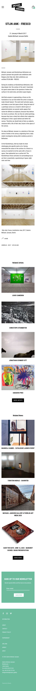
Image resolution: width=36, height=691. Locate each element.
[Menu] (3, 7)
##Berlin (4, 245)
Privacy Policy (6, 632)
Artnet (4, 647)
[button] (33, 7)
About (4, 625)
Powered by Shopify (6, 683)
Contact (4, 628)
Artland (4, 643)
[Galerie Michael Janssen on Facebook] (3, 613)
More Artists (18, 400)
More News (18, 558)
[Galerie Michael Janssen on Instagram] (7, 613)
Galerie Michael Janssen (12, 657)
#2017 (9, 245)
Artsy (3, 651)
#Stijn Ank (15, 245)
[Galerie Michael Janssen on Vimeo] (11, 613)
